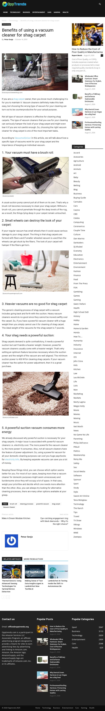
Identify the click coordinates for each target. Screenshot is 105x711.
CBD (75, 214)
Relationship (79, 455)
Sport (76, 483)
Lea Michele (79, 377)
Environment (79, 267)
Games (77, 295)
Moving (77, 418)
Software (78, 475)
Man (76, 389)
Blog (76, 189)
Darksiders (78, 242)
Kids (76, 365)
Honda (77, 332)
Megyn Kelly (79, 406)
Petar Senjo (8, 39)
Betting (77, 185)
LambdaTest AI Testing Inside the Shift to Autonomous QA (57, 583)
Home (5, 12)
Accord (77, 152)
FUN (75, 287)
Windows (78, 528)
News (76, 430)
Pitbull (76, 447)
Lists (76, 385)
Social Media (79, 471)
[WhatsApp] (23, 45)
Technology (15, 12)
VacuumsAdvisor (23, 138)
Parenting (78, 438)
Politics (77, 451)
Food (76, 279)
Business (26, 12)
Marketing (78, 393)
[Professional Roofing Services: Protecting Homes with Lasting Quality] (77, 125)
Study (76, 487)
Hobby (76, 320)
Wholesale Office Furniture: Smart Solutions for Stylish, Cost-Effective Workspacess (93, 81)
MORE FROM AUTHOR (33, 559)
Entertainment (38, 12)
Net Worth (78, 426)
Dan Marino (79, 238)
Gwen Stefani (80, 304)
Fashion (77, 271)
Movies (77, 414)
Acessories (78, 157)
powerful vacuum (42, 504)
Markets (77, 398)
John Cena (78, 361)
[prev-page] (3, 597)
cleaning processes (26, 504)
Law (75, 373)
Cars (49, 12)
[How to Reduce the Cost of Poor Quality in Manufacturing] (87, 34)
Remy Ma (78, 459)
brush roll (13, 504)
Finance (77, 275)
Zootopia (77, 536)
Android (77, 165)
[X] (11, 45)
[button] (100, 4)
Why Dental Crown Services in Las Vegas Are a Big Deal (93, 112)
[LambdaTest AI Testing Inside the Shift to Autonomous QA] (58, 571)
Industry (77, 344)
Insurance (78, 349)
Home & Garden (81, 328)
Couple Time (79, 230)
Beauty (77, 181)
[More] (30, 45)
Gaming (57, 12)
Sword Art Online (81, 496)
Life (75, 381)
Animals (77, 169)
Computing (79, 222)
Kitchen (77, 369)
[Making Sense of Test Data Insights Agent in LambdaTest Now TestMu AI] (35, 571)
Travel (76, 516)
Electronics (79, 259)
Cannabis (78, 201)
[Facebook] (4, 45)
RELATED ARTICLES (12, 559)
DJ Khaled (78, 246)
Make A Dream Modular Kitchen (16, 518)
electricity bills (12, 459)
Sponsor (77, 479)
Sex (75, 467)
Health (65, 12)
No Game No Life (81, 434)
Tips (75, 512)
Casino (77, 210)
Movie (76, 410)
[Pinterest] (17, 45)
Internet (77, 353)
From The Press (81, 283)
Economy (78, 250)
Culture (77, 234)
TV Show (77, 520)
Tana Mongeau (80, 500)
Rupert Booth (77, 55)
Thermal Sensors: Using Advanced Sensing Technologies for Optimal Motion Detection (11, 586)
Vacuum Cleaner (9, 507)
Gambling (78, 291)
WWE (76, 532)
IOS (75, 357)
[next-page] (8, 597)
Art (75, 173)
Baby (76, 177)
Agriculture (79, 161)
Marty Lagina (79, 402)
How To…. (78, 336)
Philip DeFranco (81, 442)
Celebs (77, 218)
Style (76, 492)
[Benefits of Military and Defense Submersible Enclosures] (77, 96)
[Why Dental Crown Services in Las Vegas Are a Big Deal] (77, 112)
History (77, 316)
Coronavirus (79, 226)
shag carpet (18, 99)
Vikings (77, 524)
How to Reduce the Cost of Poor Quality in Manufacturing (59, 628)
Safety (76, 463)
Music (76, 422)
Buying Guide (80, 197)
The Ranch (78, 508)
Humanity (78, 340)
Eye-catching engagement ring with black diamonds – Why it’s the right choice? (54, 521)
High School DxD (81, 312)
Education (78, 255)
